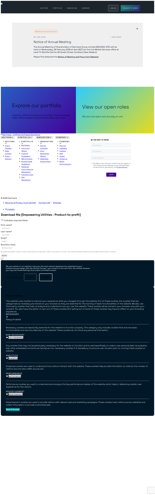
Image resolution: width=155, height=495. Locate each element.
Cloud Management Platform (44, 153)
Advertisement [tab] (15, 391)
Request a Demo (130, 8)
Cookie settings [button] (13, 277)
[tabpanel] (77, 329)
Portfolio (57, 8)
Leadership (63, 148)
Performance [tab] (14, 373)
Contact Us (63, 159)
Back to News (18, 73)
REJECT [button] (30, 277)
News (61, 154)
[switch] (7, 337)
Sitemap (57, 202)
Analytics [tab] (12, 355)
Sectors (44, 8)
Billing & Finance (26, 159)
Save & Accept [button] (13, 409)
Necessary (14, 317)
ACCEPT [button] (45, 277)
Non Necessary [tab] (15, 335)
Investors (62, 151)
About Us (62, 146)
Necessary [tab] (12, 314)
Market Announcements (46, 31)
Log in (113, 8)
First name (6, 225)
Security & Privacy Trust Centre (20, 202)
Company (86, 8)
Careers (62, 156)
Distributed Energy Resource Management (27, 169)
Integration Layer (27, 175)
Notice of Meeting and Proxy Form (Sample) (78, 57)
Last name (6, 231)
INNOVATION (72, 8)
